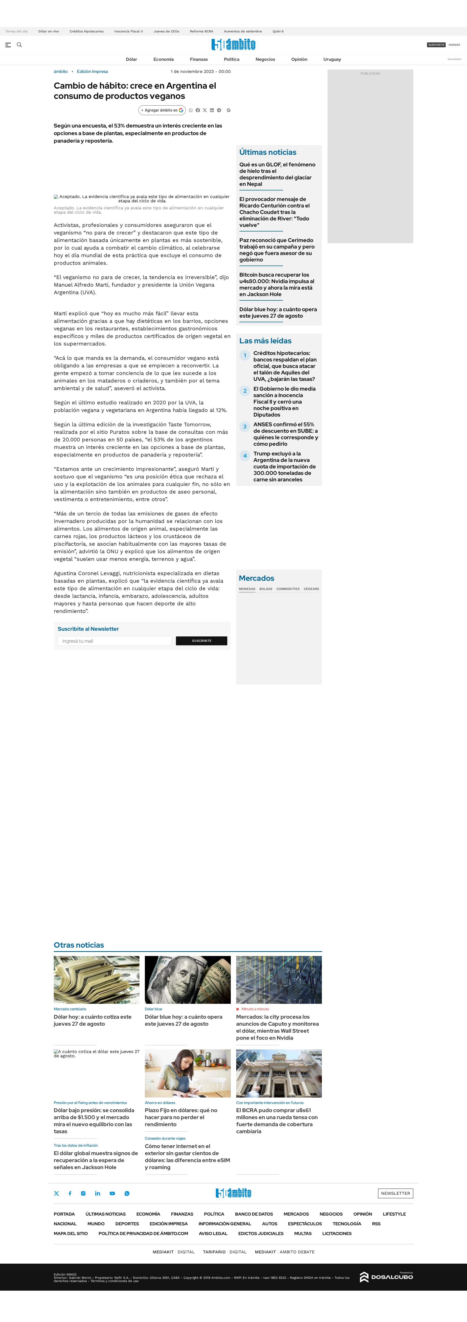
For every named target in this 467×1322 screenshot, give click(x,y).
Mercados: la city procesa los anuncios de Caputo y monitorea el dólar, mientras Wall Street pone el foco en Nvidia (277, 1027)
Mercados (296, 1214)
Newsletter (455, 59)
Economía (164, 59)
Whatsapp (127, 1193)
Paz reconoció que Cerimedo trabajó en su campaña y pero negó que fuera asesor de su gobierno (277, 250)
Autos (269, 1224)
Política (231, 59)
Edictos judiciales (260, 1233)
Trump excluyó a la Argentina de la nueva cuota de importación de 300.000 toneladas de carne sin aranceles (284, 466)
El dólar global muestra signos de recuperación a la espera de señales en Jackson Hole (96, 1160)
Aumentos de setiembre (243, 31)
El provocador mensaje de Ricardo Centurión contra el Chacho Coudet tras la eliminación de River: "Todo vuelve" (274, 212)
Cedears (311, 589)
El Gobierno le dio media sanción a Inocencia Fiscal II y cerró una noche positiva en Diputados (284, 401)
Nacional (65, 1224)
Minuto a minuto (255, 1008)
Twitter (56, 1193)
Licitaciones (337, 1233)
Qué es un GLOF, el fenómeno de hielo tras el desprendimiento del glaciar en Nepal (277, 174)
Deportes (127, 1224)
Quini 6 (278, 31)
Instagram (83, 1193)
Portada (64, 1214)
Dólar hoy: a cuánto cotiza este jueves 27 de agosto (93, 1020)
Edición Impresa (169, 1224)
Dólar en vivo (48, 31)
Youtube (112, 1194)
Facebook (70, 1193)
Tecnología (347, 1224)
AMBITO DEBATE (285, 1251)
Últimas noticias (106, 1214)
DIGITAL (174, 1251)
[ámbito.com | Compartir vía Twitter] (205, 109)
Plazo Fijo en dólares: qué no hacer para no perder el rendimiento (181, 1117)
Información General (225, 1224)
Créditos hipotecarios (87, 31)
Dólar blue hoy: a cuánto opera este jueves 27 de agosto (278, 312)
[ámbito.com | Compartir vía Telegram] (219, 109)
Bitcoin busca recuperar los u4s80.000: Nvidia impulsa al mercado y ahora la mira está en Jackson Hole (276, 284)
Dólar (131, 59)
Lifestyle (394, 1214)
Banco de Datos (254, 1214)
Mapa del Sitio (71, 1233)
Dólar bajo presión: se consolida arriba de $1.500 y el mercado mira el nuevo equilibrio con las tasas (94, 1121)
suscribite (436, 44)
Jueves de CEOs (166, 31)
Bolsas (265, 589)
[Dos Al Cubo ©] (386, 1277)
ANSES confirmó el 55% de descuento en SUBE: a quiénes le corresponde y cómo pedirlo (285, 434)
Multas (303, 1233)
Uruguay (332, 59)
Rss (376, 1224)
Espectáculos (305, 1224)
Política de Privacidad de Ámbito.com (143, 1233)
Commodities (288, 589)
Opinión (299, 59)
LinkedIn (97, 1193)
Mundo (96, 1224)
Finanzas (199, 59)
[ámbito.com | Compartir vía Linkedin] (212, 109)
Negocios (265, 59)
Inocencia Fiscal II (128, 31)
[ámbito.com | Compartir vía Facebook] (198, 109)
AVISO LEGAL (213, 1233)
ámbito (61, 71)
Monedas (247, 589)
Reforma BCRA (201, 31)
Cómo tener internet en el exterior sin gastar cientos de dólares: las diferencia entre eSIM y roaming (187, 1157)
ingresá (454, 44)
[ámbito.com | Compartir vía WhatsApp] (191, 109)
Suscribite (202, 641)
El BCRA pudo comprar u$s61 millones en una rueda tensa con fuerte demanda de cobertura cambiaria (277, 1121)
